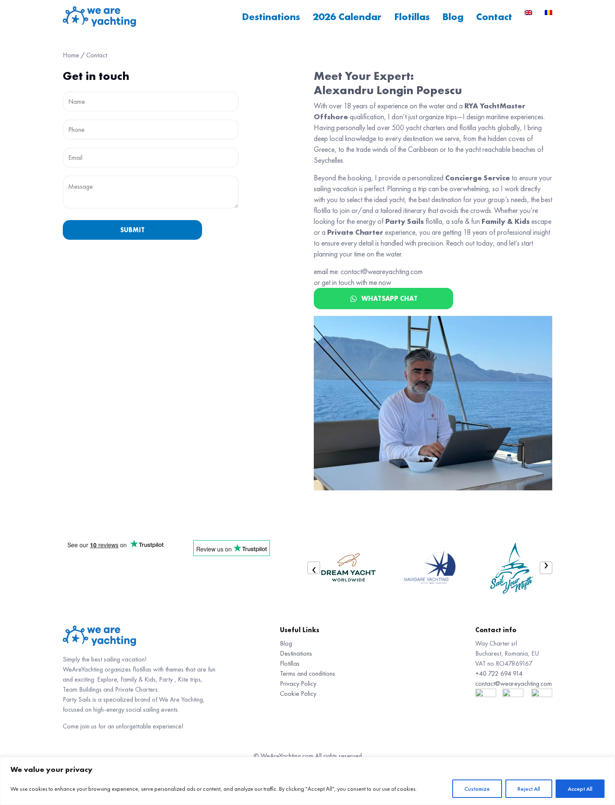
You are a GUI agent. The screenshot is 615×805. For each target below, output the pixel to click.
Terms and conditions (307, 673)
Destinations (271, 16)
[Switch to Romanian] (548, 12)
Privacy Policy (298, 683)
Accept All (580, 788)
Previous (314, 567)
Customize (477, 788)
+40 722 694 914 (499, 673)
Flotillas (412, 16)
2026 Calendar (347, 16)
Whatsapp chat (389, 298)
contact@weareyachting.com (513, 683)
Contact (494, 16)
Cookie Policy (298, 693)
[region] (307, 781)
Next (546, 567)
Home (71, 55)
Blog (453, 16)
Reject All (529, 788)
